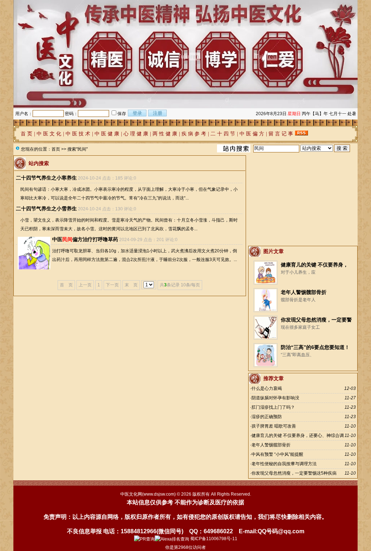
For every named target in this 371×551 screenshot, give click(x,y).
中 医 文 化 (49, 133)
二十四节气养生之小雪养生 (46, 208)
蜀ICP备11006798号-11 (213, 538)
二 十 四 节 (222, 133)
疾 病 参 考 (194, 133)
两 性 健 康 (165, 133)
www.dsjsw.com (158, 494)
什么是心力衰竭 (266, 388)
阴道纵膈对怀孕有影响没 (275, 397)
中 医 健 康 (107, 133)
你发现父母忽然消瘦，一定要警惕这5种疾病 (294, 473)
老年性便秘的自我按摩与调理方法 (284, 463)
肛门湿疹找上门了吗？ (273, 407)
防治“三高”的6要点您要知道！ (315, 347)
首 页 (26, 133)
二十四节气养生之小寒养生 (46, 178)
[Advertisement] (303, 200)
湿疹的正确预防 (266, 416)
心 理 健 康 (136, 133)
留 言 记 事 (280, 133)
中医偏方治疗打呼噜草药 (85, 239)
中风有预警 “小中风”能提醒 (277, 454)
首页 (55, 149)
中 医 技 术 (78, 133)
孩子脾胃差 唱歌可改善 (273, 426)
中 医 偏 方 (251, 133)
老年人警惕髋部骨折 (303, 292)
